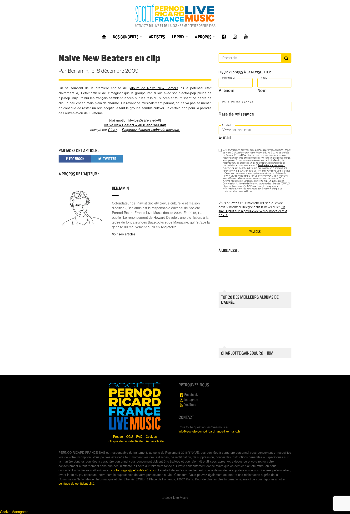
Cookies (151, 436)
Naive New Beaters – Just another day (135, 124)
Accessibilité (155, 441)
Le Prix (178, 37)
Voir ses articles (123, 234)
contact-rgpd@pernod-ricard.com (133, 470)
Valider (255, 231)
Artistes (157, 37)
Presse (118, 436)
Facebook (191, 394)
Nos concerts (126, 37)
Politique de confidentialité (124, 441)
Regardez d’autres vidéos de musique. (151, 129)
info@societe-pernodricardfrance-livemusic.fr (209, 431)
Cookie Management (15, 511)
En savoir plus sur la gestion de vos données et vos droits (253, 211)
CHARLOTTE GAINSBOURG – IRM (247, 353)
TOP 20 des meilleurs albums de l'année (250, 300)
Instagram (191, 399)
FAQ (139, 436)
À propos (203, 37)
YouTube (190, 404)
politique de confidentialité (76, 483)
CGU (129, 436)
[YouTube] (246, 37)
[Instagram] (234, 37)
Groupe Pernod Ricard (237, 155)
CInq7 (112, 129)
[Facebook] (223, 37)
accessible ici (245, 191)
